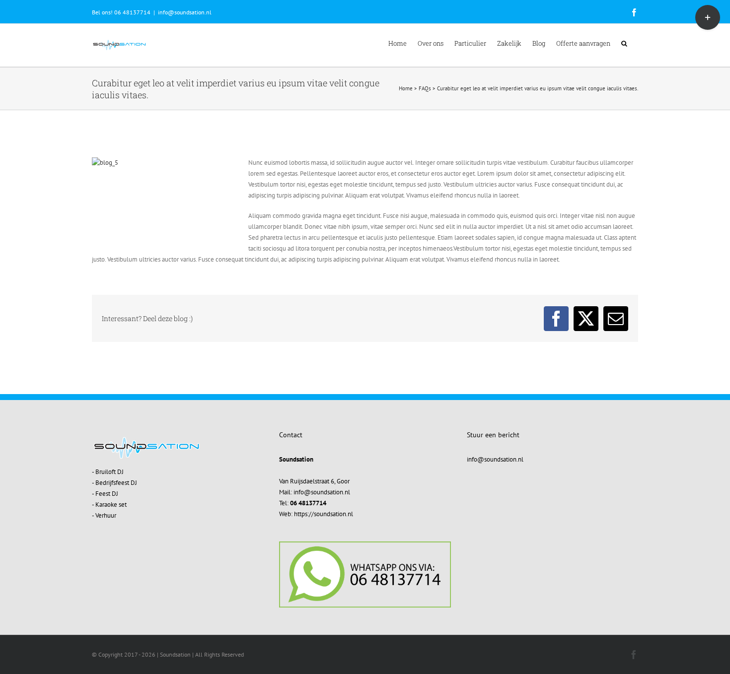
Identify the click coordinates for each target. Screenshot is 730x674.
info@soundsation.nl (185, 12)
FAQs (425, 88)
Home (406, 88)
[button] (624, 42)
